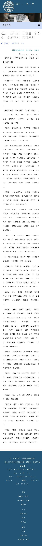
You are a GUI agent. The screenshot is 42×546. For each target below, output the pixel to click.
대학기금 (23, 535)
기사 (22, 43)
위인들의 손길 (23, 500)
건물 (23, 531)
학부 (23, 518)
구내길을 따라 (23, 539)
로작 (23, 492)
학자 (23, 527)
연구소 (23, 522)
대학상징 (23, 513)
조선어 (18, 4)
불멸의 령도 (23, 496)
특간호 (23, 504)
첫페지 (5, 43)
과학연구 (15, 43)
